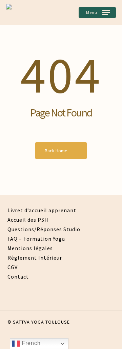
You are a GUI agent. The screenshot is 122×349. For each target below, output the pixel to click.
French (30, 343)
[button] (97, 12)
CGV (12, 267)
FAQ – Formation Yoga (36, 238)
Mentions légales (30, 248)
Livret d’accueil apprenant (41, 210)
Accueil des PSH (27, 219)
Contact (18, 276)
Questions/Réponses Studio (43, 229)
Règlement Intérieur (34, 257)
